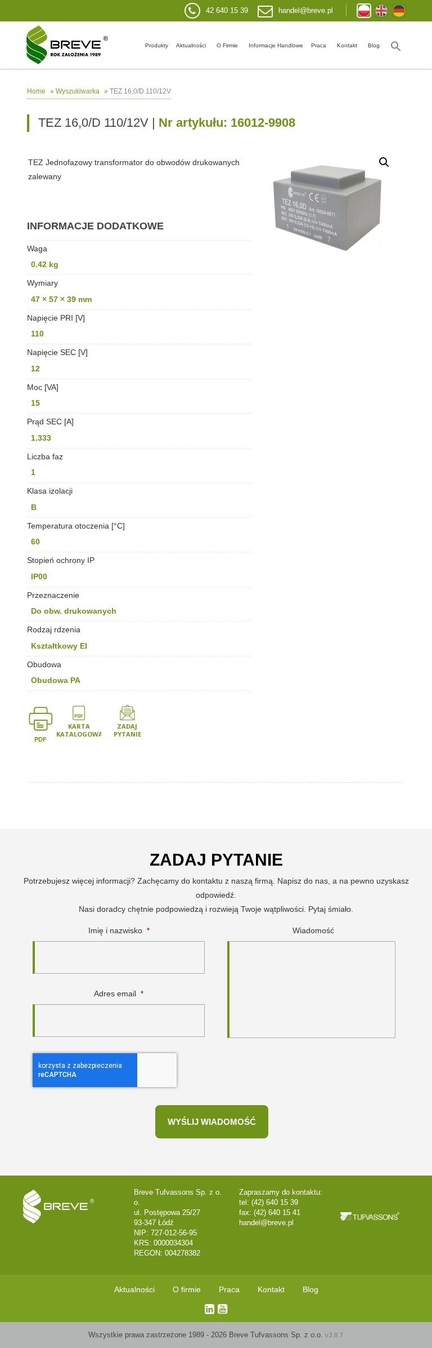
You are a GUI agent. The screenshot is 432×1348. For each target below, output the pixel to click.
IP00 (39, 576)
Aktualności (191, 45)
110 (37, 333)
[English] (381, 11)
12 (35, 368)
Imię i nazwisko (119, 930)
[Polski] (364, 11)
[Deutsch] (399, 11)
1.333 (41, 437)
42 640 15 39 (227, 10)
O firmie (227, 45)
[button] (396, 45)
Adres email (118, 993)
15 (35, 402)
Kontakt (347, 45)
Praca (318, 45)
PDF (40, 739)
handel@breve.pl (305, 10)
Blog (374, 45)
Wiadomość (313, 930)
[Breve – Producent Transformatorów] (67, 45)
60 (35, 541)
